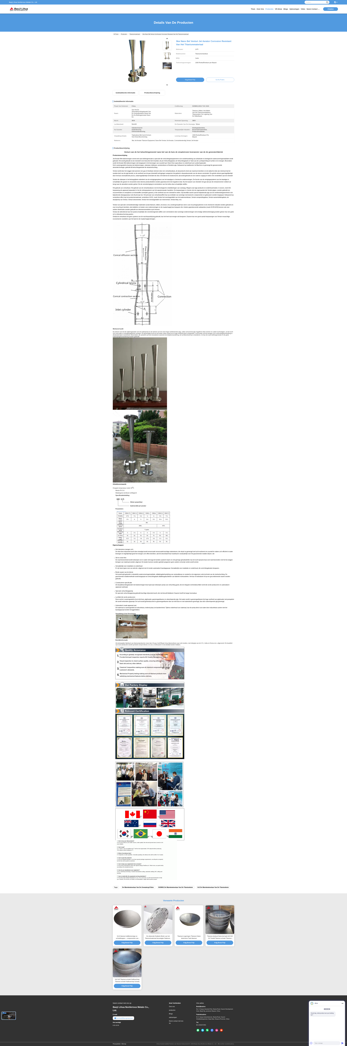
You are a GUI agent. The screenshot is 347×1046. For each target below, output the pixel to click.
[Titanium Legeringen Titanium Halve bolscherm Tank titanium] (189, 919)
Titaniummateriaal (135, 34)
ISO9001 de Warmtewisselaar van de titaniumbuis (175, 887)
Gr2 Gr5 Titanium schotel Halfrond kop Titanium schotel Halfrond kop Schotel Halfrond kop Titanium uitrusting (127, 981)
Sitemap (123, 1044)
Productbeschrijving (152, 93)
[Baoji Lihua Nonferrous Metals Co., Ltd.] (19, 9)
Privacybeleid (116, 1044)
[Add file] (311, 1043)
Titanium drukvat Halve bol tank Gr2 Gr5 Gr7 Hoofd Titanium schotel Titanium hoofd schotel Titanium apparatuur (220, 937)
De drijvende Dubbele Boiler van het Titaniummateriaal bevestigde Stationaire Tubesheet (158, 937)
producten (269, 9)
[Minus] (342, 1003)
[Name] (327, 2)
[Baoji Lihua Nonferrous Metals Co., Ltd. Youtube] (221, 1030)
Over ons (172, 1006)
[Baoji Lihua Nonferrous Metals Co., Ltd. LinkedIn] (216, 1030)
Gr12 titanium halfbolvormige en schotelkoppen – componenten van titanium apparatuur (127, 937)
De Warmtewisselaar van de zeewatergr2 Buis (138, 887)
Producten (124, 34)
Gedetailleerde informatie (125, 93)
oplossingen (294, 9)
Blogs (171, 1014)
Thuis (253, 9)
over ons (260, 9)
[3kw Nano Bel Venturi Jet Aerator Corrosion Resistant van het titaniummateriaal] (137, 61)
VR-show (278, 9)
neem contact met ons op (313, 9)
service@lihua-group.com (125, 1018)
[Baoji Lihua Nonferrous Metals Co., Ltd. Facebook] (212, 1030)
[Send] (342, 1043)
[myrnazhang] (202, 1030)
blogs (285, 9)
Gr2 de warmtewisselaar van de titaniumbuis (213, 887)
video (303, 9)
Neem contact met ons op (176, 1022)
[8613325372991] (198, 1030)
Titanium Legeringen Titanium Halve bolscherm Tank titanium (189, 937)
